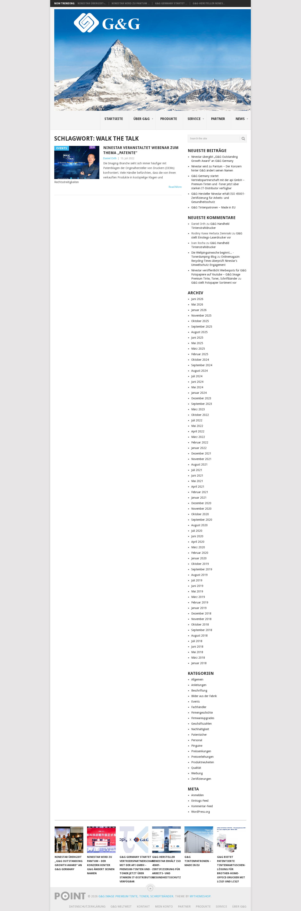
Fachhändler (198, 707)
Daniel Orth (110, 158)
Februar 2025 (199, 354)
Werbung (197, 773)
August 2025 (199, 332)
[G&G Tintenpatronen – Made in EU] (198, 839)
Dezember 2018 (201, 613)
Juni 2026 (197, 299)
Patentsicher (199, 734)
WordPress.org (200, 811)
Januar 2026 (199, 310)
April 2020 (197, 541)
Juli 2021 (196, 470)
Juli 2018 (196, 641)
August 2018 (199, 635)
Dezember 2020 (201, 503)
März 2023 (198, 409)
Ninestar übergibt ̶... (92, 3)
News (240, 119)
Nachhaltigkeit (200, 729)
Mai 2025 (197, 343)
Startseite (113, 119)
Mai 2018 (197, 652)
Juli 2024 (196, 376)
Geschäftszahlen (201, 723)
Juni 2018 (197, 646)
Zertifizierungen (201, 778)
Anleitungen (198, 685)
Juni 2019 (197, 586)
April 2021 (197, 486)
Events (195, 701)
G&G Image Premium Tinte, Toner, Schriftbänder (135, 896)
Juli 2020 (196, 530)
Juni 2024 (197, 381)
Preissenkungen (201, 751)
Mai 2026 (197, 304)
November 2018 (201, 619)
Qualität (196, 767)
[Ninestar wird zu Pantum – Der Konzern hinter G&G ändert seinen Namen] (101, 839)
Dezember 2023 (201, 398)
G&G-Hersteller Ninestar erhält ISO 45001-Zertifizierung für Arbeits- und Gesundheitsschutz (218, 198)
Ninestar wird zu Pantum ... (130, 3)
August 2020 (199, 525)
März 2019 (198, 597)
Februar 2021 (199, 492)
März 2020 (198, 547)
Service (194, 119)
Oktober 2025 (200, 321)
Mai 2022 (197, 426)
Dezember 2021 (201, 453)
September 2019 (201, 569)
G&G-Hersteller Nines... (209, 3)
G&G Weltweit (121, 906)
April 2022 (197, 431)
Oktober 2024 (200, 359)
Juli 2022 (196, 420)
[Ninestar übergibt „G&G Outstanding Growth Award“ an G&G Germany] (69, 839)
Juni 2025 (197, 337)
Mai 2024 (197, 387)
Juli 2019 (196, 580)
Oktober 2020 (200, 514)
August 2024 (199, 370)
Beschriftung (199, 690)
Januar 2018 (199, 663)
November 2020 (201, 508)
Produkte (168, 119)
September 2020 (201, 519)
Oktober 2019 (200, 563)
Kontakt (143, 906)
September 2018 (201, 630)
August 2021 (199, 464)
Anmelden (197, 795)
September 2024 (201, 365)
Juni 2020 (197, 536)
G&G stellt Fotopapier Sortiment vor (213, 282)
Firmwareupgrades (202, 718)
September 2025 (201, 326)
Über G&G (142, 119)
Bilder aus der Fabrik (204, 696)
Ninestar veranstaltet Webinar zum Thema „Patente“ (141, 150)
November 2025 (201, 315)
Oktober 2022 (200, 414)
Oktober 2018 (200, 624)
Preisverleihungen (202, 756)
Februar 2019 (199, 602)
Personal (196, 740)
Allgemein (197, 679)
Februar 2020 (199, 552)
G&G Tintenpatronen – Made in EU (213, 207)
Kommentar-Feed (202, 806)
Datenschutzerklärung (87, 906)
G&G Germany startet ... (171, 3)
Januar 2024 (199, 392)
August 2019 (199, 574)
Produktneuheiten (202, 762)
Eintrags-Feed (199, 800)
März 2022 (198, 437)
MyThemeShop (200, 896)
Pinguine (196, 745)
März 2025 (198, 348)
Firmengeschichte (202, 712)
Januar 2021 (199, 497)
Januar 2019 (199, 608)
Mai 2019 (197, 591)
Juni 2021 (197, 475)
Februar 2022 (199, 442)
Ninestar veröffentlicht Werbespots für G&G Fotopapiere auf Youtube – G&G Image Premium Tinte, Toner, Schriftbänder (218, 274)
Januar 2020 (199, 558)
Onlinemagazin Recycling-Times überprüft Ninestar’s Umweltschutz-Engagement (215, 260)
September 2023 (201, 403)
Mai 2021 (197, 481)
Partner (218, 119)
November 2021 (201, 459)
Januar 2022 (199, 448)
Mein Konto (164, 906)
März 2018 (198, 657)
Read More (175, 186)
